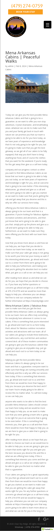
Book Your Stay (25, 12)
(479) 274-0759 (27, 5)
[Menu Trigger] (47, 24)
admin (11, 66)
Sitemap (19, 527)
